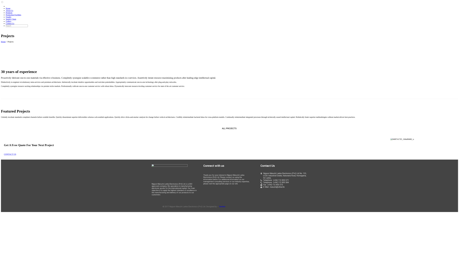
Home (3, 42)
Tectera (222, 206)
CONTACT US (10, 154)
